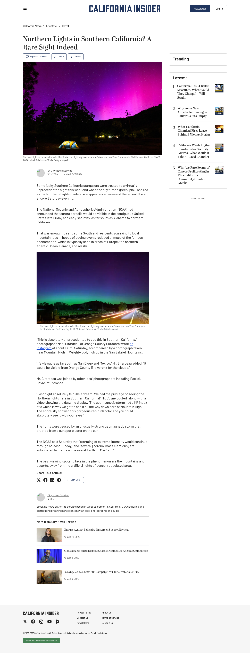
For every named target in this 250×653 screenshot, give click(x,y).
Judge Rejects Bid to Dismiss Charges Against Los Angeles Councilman (106, 551)
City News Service (61, 171)
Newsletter (200, 8)
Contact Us (82, 618)
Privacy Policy (84, 613)
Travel (65, 26)
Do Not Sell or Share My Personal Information (41, 640)
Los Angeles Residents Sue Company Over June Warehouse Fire (101, 572)
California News (32, 26)
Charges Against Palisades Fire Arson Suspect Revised (96, 530)
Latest (179, 78)
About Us (106, 613)
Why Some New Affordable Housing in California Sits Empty (192, 112)
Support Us (107, 623)
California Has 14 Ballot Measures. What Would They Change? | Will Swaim (193, 92)
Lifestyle (51, 26)
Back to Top (237, 646)
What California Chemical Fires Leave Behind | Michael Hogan (194, 131)
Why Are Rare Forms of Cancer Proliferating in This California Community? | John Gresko (193, 175)
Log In (219, 8)
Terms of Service (110, 618)
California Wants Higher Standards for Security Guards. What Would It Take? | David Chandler (194, 151)
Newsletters (83, 623)
